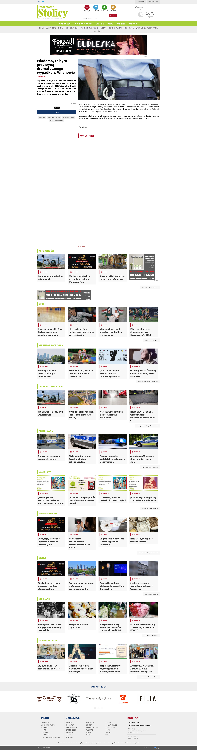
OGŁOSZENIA (104, 10)
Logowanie (141, 2)
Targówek (119, 28)
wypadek (42, 117)
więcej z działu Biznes (151, 594)
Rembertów (103, 28)
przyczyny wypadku (56, 120)
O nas (110, 23)
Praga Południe (93, 28)
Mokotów (60, 28)
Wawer (138, 28)
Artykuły (84, 18)
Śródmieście (111, 28)
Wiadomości (65, 23)
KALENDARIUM (95, 10)
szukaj (112, 16)
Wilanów (149, 28)
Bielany (54, 28)
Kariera (121, 23)
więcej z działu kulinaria (151, 635)
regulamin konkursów (50, 737)
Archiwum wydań (83, 23)
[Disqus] (119, 166)
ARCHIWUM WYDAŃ (87, 11)
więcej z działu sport (151, 340)
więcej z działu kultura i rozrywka (148, 381)
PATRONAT (133, 23)
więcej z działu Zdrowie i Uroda (148, 677)
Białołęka (48, 28)
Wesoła (143, 28)
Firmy (90, 18)
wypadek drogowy (54, 117)
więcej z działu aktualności (150, 287)
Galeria (100, 23)
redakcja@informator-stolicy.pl (141, 725)
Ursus (125, 28)
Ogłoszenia (95, 18)
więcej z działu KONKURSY (150, 508)
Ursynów (131, 28)
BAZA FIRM (113, 10)
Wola (95, 31)
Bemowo (41, 28)
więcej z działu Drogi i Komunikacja (147, 426)
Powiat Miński (74, 28)
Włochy (155, 28)
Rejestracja (154, 2)
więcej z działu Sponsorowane (148, 553)
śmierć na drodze (68, 117)
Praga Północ (84, 28)
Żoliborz (100, 31)
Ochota (67, 28)
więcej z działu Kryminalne (150, 467)
